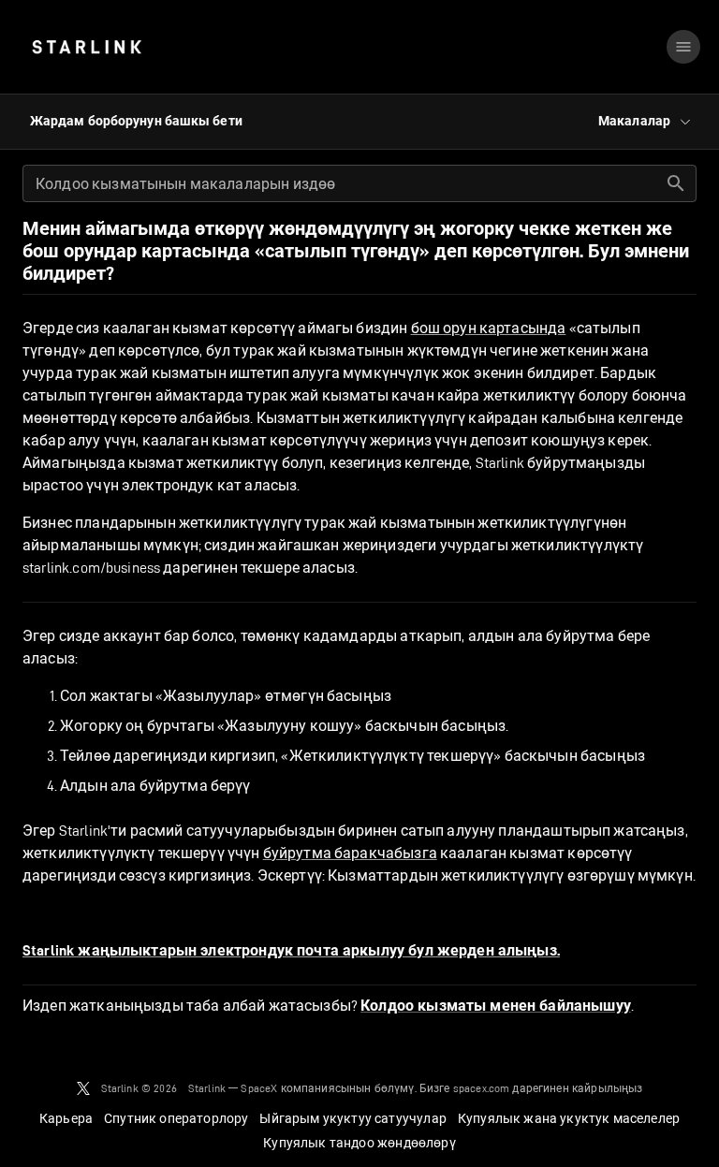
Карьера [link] (66, 1118)
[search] (676, 183)
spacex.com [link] (481, 1088)
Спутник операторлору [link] (176, 1118)
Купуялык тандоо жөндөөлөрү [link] (359, 1142)
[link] (86, 46)
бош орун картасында (488, 328)
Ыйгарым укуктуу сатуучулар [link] (352, 1118)
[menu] (683, 47)
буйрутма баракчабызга (350, 853)
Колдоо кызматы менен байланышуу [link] (495, 1006)
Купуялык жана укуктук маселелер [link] (569, 1118)
